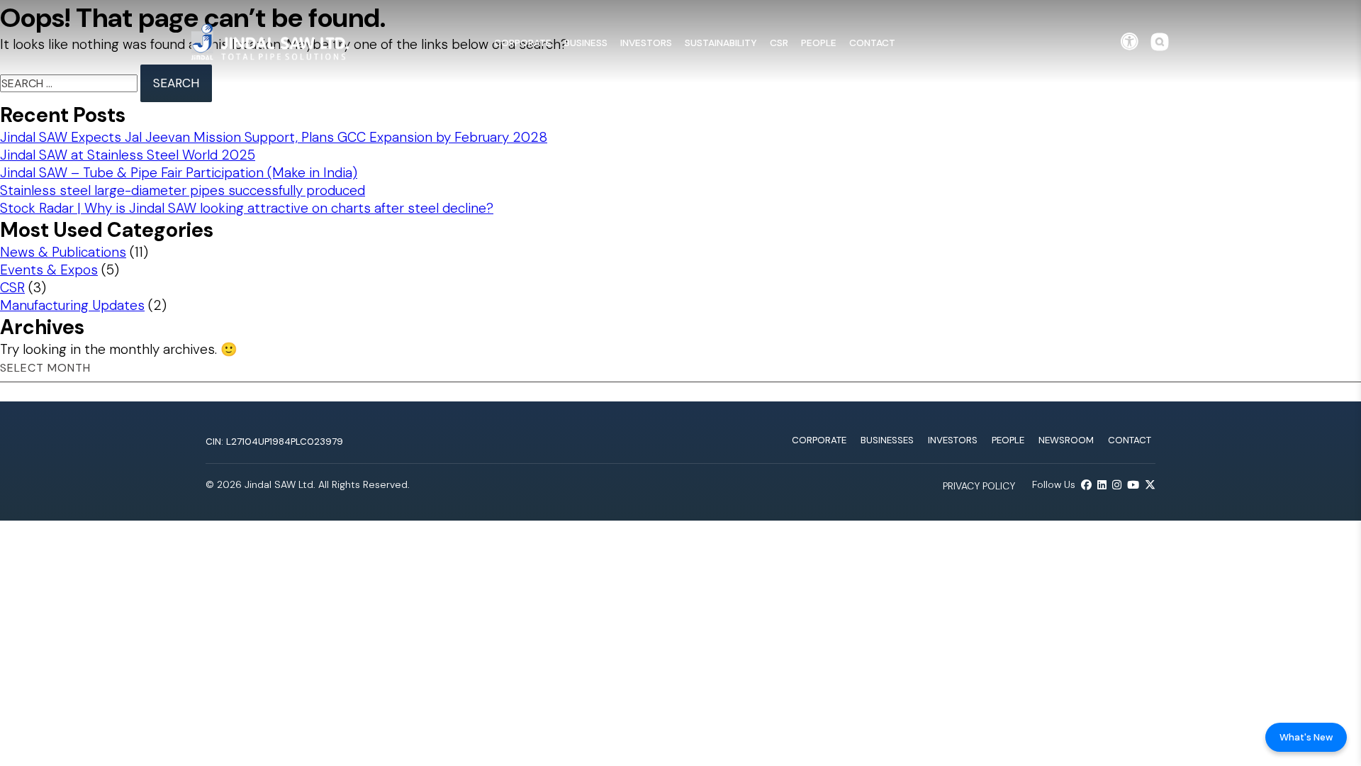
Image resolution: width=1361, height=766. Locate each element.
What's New (1306, 737)
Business (585, 42)
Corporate (522, 42)
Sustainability (721, 42)
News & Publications (63, 252)
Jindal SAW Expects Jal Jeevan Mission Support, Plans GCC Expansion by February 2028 (273, 137)
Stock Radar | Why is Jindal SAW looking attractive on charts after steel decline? (246, 208)
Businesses (887, 440)
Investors (646, 42)
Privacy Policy (979, 485)
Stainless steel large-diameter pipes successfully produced (182, 190)
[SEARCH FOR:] (70, 83)
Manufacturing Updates (72, 305)
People (818, 42)
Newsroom (1066, 440)
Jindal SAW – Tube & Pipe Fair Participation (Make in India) (178, 173)
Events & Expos (49, 270)
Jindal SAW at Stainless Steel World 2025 (127, 155)
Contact (872, 42)
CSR (779, 42)
